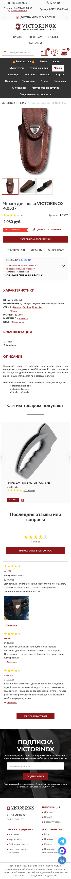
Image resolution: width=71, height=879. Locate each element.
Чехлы (58, 68)
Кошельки (60, 81)
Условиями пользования (30, 787)
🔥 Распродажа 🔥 (23, 61)
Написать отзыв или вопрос (35, 551)
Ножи (43, 61)
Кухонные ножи (39, 68)
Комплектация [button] (56, 250)
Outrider (26, 307)
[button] (17, 11)
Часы (56, 61)
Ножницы (11, 81)
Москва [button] (26, 260)
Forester (17, 307)
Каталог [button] (18, 37)
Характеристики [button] (16, 250)
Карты (60, 74)
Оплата (48, 817)
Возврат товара (52, 822)
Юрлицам (35, 37)
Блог (46, 834)
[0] (64, 52)
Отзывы (53, 37)
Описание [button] (36, 250)
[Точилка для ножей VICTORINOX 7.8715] (35, 451)
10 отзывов (29, 491)
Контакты (35, 43)
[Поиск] (5, 52)
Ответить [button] (12, 625)
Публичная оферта (19, 844)
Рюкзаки (45, 74)
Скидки (48, 844)
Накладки (13, 74)
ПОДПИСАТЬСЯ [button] (36, 776)
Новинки (48, 839)
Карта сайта (15, 839)
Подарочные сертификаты (35, 94)
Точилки (30, 74)
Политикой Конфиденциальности (51, 784)
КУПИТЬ (13, 500)
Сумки (44, 81)
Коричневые (17, 322)
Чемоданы (28, 81)
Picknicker (37, 307)
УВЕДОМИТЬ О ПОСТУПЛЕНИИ (35, 239)
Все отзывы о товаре (35, 716)
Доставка (49, 812)
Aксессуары (19, 88)
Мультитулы (16, 68)
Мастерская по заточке (45, 88)
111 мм (19, 315)
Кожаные (23, 318)
